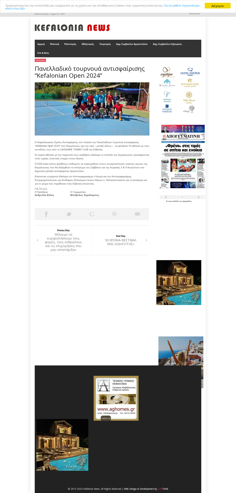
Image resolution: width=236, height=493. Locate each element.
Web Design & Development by (146, 488)
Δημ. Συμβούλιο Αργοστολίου (132, 44)
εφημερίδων (187, 201)
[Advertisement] (178, 229)
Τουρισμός (105, 44)
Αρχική (41, 44)
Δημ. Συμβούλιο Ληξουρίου (167, 44)
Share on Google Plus (91, 214)
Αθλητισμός (88, 44)
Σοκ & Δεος (43, 53)
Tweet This (69, 214)
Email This (137, 214)
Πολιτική (54, 44)
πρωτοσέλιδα (173, 201)
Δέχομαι (217, 5)
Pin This (114, 214)
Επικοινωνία (194, 14)
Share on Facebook (46, 214)
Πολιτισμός (70, 44)
